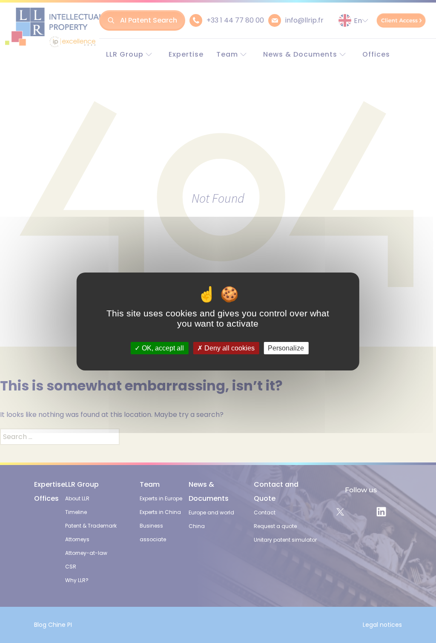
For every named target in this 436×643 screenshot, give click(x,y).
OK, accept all (162, 348)
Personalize (286, 348)
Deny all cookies (229, 348)
